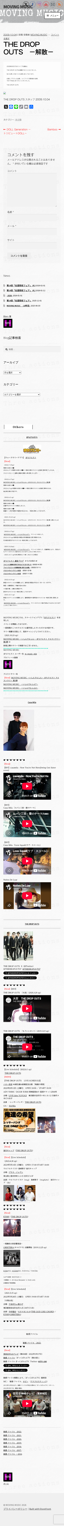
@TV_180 (42, 1361)
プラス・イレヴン (16, 1172)
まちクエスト (32, 437)
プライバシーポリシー (15, 1508)
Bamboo (52, 130)
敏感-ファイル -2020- (12, 1439)
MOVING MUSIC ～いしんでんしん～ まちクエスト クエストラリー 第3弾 (26, 482)
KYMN (6, 1216)
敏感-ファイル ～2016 (12, 1454)
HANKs (12, 1106)
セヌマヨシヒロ (24, 1311)
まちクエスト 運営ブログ (13, 561)
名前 (10, 212)
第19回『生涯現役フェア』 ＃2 (21, 290)
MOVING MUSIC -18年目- (18, 305)
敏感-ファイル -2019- (12, 1443)
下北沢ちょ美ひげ (16, 1304)
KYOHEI (15, 1271)
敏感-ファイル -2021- (12, 1435)
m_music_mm (31, 654)
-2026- (9, 295)
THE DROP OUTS (32, 924)
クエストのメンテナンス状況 (12, 570)
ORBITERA (8, 1247)
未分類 (18, 120)
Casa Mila (32, 702)
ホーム (6, 1483)
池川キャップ (8, 1150)
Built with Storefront (40, 1508)
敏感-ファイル (9, 1358)
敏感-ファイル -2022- (32, 1343)
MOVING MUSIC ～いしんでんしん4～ (20, 688)
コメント (12, 171)
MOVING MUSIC (18, 7)
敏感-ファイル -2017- (12, 1450)
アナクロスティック (39, 1381)
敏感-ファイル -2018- (12, 1446)
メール (11, 226)
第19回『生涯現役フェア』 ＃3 (21, 285)
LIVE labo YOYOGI (18, 1095)
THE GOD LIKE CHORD (42, 1311)
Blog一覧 (7, 316)
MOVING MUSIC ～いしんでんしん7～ (17, 534)
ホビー (25, 1381)
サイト (10, 240)
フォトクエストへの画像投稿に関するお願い (16, 567)
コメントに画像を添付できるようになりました (17, 564)
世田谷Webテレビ (11, 1354)
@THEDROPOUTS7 (31, 969)
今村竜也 (12, 1311)
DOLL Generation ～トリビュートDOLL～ (17, 131)
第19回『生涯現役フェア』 (19, 300)
